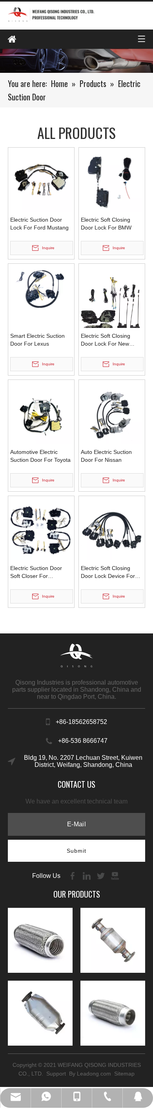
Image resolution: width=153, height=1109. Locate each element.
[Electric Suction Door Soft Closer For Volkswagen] (41, 528)
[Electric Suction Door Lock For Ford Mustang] (41, 180)
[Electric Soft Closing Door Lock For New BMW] (112, 307)
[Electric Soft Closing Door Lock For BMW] (112, 180)
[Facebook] (73, 875)
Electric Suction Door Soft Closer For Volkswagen (36, 572)
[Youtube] (115, 875)
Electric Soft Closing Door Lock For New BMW (105, 340)
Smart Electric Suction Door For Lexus (37, 340)
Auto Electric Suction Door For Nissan (106, 456)
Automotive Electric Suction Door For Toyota (40, 456)
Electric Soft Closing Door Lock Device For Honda (108, 572)
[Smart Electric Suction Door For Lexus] (41, 288)
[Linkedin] (87, 875)
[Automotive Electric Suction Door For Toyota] (41, 412)
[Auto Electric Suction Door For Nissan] (112, 412)
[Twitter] (102, 875)
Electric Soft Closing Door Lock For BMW (106, 224)
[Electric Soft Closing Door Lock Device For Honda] (112, 528)
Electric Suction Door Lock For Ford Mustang (39, 224)
